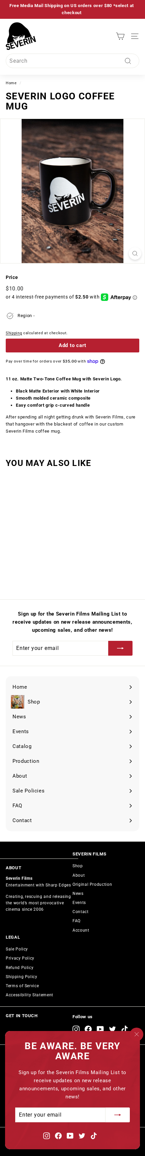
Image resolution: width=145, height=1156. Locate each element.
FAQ (76, 920)
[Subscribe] (118, 1114)
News (78, 893)
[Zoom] (135, 253)
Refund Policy (19, 967)
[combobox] (72, 61)
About (78, 875)
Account (80, 930)
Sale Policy (17, 949)
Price (12, 277)
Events (79, 902)
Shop (77, 866)
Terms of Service (22, 985)
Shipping (14, 333)
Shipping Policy (21, 976)
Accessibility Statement (29, 995)
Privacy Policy (20, 958)
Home (11, 83)
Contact (80, 911)
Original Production (92, 884)
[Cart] (120, 36)
